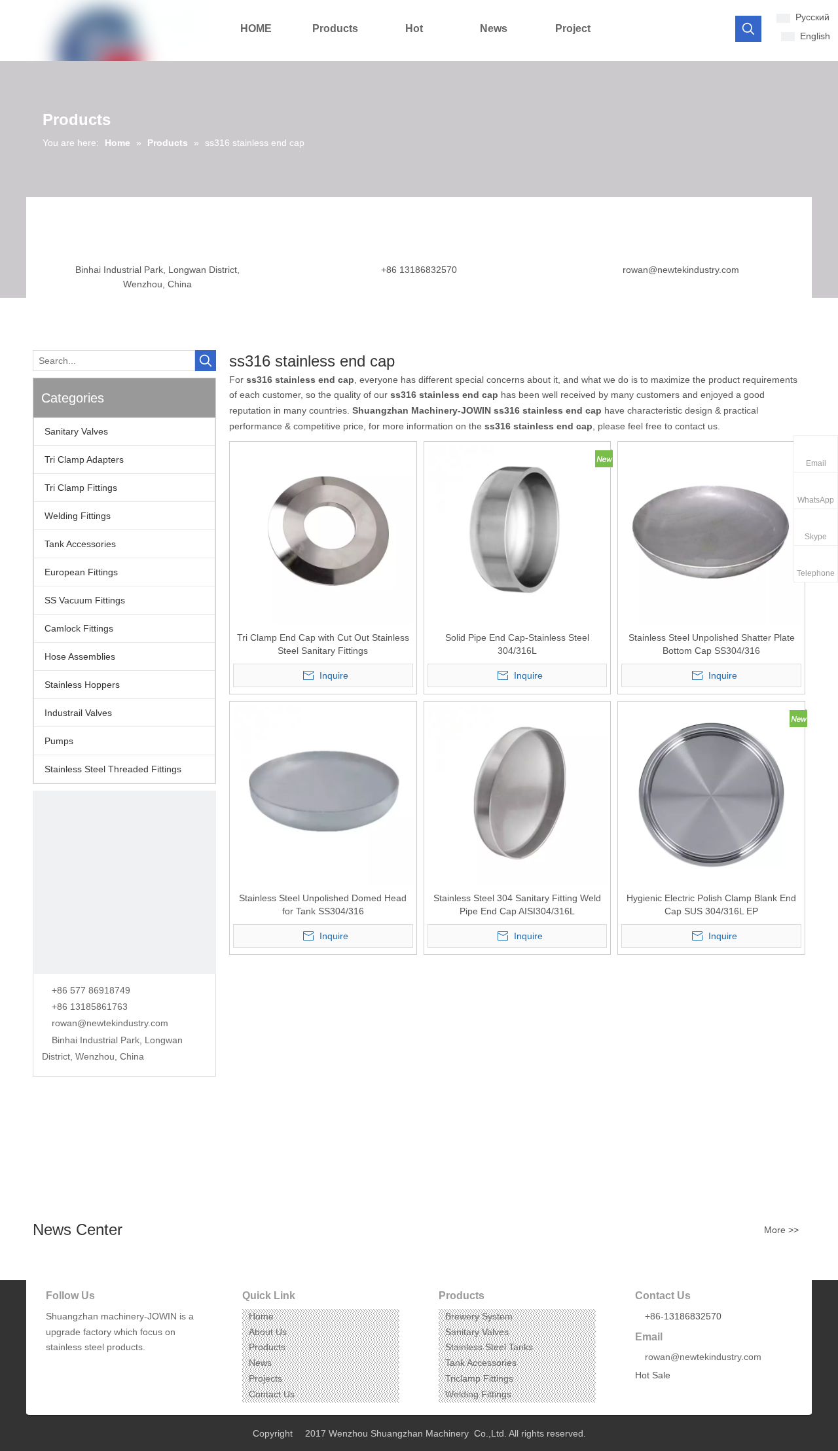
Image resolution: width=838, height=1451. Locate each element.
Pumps (59, 741)
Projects (265, 1378)
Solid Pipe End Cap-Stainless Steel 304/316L (517, 644)
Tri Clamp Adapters (84, 459)
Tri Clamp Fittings (81, 487)
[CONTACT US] (124, 882)
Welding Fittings (78, 516)
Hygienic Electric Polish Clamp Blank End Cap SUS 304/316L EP (711, 904)
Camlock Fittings (79, 628)
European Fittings (81, 572)
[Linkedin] (75, 1367)
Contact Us (272, 1394)
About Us (268, 1332)
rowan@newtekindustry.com (681, 269)
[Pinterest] (115, 1367)
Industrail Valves (78, 713)
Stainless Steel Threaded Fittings (113, 769)
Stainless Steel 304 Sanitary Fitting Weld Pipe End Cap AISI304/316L (517, 904)
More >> (781, 1229)
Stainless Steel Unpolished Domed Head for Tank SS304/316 (323, 904)
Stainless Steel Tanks (489, 1347)
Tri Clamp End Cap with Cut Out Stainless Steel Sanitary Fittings (323, 644)
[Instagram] (95, 1367)
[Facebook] (54, 1367)
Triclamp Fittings (479, 1378)
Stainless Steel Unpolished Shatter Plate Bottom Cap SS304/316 (711, 644)
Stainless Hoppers (82, 684)
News (260, 1362)
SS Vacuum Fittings (85, 600)
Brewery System (479, 1316)
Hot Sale (652, 1375)
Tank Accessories (80, 544)
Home (261, 1316)
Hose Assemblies (80, 656)
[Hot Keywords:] (748, 29)
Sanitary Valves (76, 431)
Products (267, 1347)
